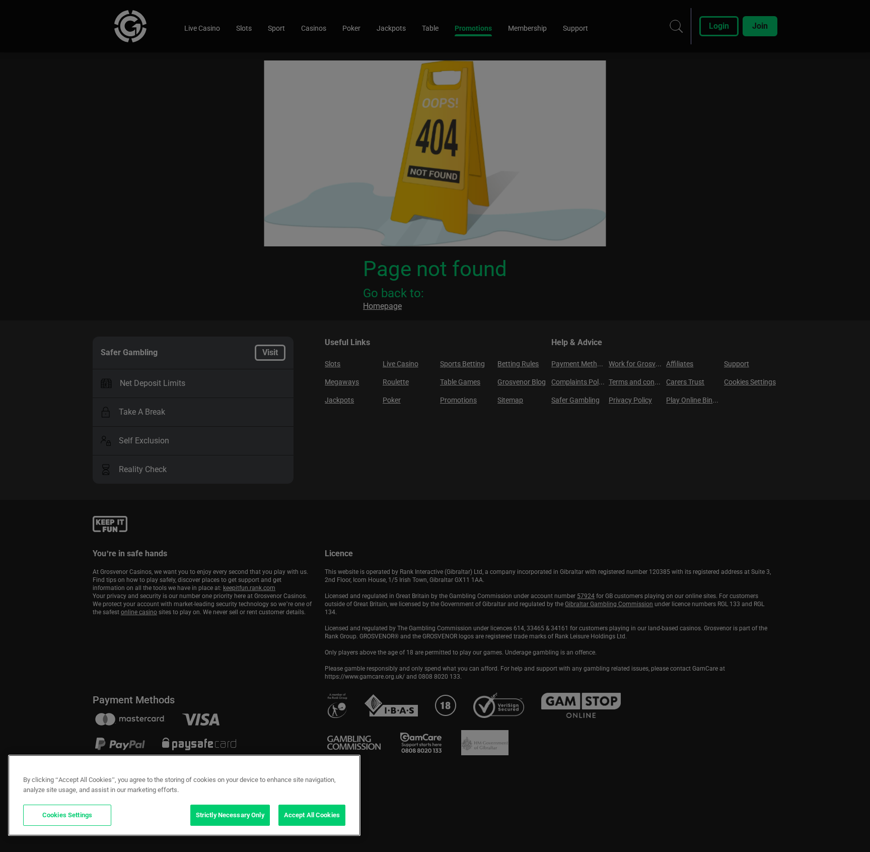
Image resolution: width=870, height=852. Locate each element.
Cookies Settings (67, 815)
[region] (184, 795)
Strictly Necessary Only (230, 815)
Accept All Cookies (312, 815)
